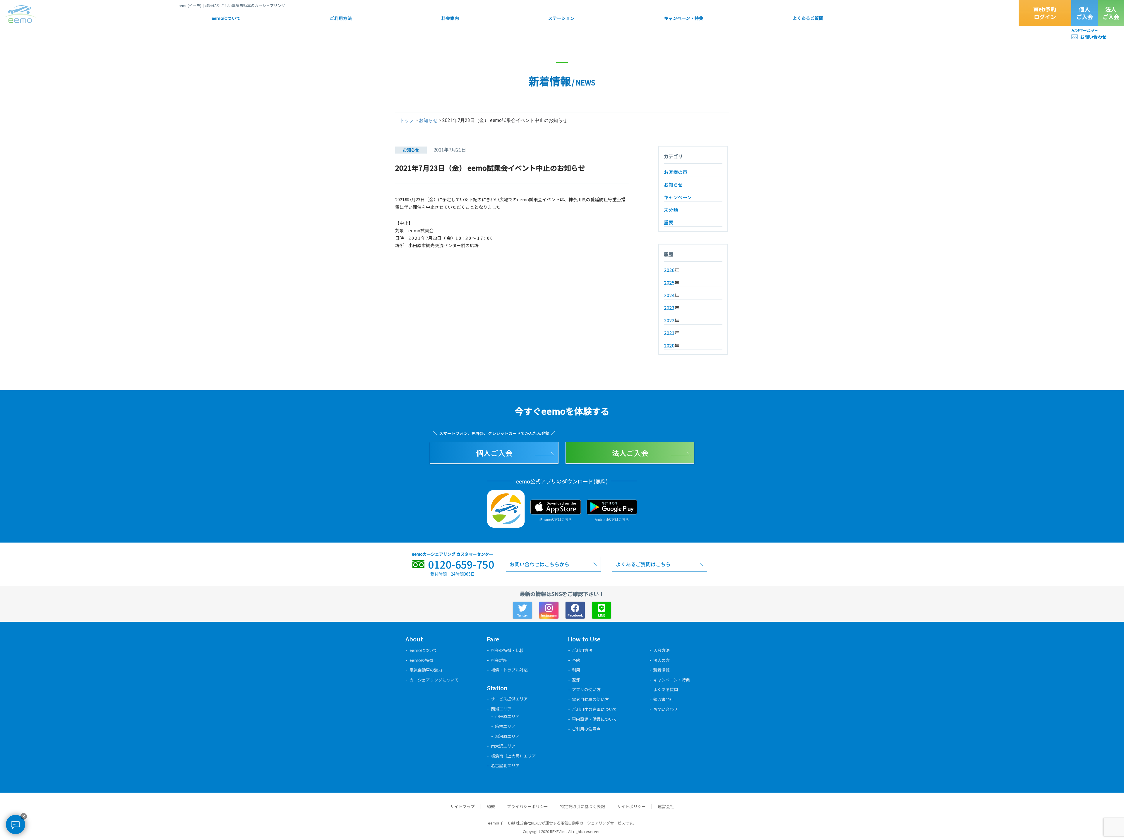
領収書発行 (663, 699)
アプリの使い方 (586, 689)
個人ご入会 (1084, 12)
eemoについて (226, 18)
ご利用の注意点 (586, 729)
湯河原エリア (507, 736)
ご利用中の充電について (594, 709)
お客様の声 (675, 171)
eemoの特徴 (421, 660)
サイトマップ (462, 806)
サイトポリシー (631, 806)
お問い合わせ (1093, 37)
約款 (491, 806)
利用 (576, 670)
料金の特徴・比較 (507, 650)
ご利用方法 (341, 18)
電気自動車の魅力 (425, 670)
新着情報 (661, 670)
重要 (668, 222)
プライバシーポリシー (527, 806)
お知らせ (428, 120)
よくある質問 (665, 689)
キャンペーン (678, 197)
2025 (669, 282)
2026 (669, 269)
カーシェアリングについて (434, 680)
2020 (669, 345)
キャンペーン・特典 (683, 18)
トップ (407, 120)
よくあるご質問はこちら (643, 564)
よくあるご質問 (808, 18)
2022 (669, 320)
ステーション (561, 18)
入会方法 (661, 650)
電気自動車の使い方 (590, 699)
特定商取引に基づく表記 (582, 806)
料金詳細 (499, 660)
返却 (576, 680)
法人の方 (661, 660)
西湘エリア (501, 709)
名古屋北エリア (505, 765)
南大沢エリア (503, 746)
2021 (669, 332)
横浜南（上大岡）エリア (513, 756)
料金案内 (450, 18)
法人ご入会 (1111, 12)
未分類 (671, 209)
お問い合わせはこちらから (539, 564)
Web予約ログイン (1045, 12)
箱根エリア (505, 726)
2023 (669, 307)
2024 (669, 295)
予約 (576, 660)
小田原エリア (507, 716)
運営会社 (666, 806)
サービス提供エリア (509, 699)
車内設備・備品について (594, 719)
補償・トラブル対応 (509, 670)
